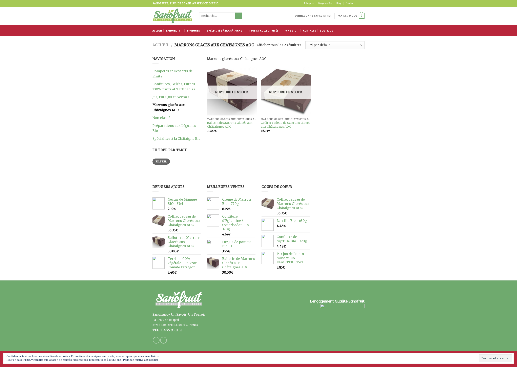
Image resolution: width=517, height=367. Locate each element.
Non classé (161, 118)
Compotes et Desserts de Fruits (172, 73)
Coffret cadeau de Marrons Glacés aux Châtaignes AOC (285, 124)
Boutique (326, 30)
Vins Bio (290, 30)
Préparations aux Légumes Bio (174, 128)
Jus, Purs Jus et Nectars (170, 97)
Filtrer (161, 161)
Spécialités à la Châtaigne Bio (176, 138)
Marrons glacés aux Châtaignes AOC (168, 107)
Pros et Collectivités (263, 30)
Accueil (157, 30)
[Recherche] (238, 16)
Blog (338, 3)
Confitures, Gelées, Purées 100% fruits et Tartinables (173, 86)
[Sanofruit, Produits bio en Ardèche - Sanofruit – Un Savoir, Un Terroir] (172, 16)
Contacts (309, 30)
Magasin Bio (325, 3)
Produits (193, 30)
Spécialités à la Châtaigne (224, 30)
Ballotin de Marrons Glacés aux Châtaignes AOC (229, 124)
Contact (350, 3)
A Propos (309, 3)
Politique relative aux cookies (141, 359)
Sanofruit (173, 30)
